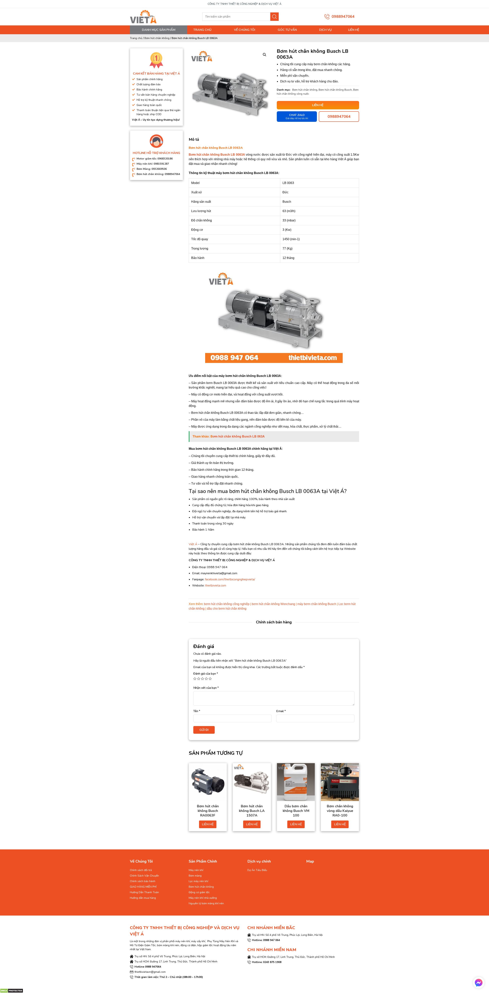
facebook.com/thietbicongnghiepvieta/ (230, 579)
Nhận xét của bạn (206, 688)
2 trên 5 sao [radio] (198, 678)
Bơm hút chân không (156, 38)
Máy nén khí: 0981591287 (153, 164)
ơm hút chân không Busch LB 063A (239, 436)
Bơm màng (195, 876)
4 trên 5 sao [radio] (206, 678)
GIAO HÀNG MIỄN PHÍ (143, 887)
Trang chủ (202, 30)
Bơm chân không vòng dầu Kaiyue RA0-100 (340, 811)
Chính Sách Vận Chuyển (144, 876)
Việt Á (193, 544)
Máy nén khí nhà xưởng (203, 898)
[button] (264, 54)
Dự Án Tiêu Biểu (257, 870)
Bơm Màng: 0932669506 (152, 169)
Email (281, 711)
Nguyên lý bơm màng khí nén (206, 903)
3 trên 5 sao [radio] (202, 678)
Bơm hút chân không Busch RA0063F (208, 811)
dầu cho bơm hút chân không (226, 608)
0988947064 (343, 16)
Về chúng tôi (244, 30)
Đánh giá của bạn (205, 674)
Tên (196, 711)
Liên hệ (353, 30)
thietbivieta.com (215, 585)
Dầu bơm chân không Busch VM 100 (296, 811)
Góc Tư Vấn (287, 30)
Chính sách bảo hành (142, 881)
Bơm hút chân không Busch (335, 90)
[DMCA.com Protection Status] (11, 990)
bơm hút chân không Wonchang (273, 604)
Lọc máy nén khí (198, 881)
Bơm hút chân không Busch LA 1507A (252, 811)
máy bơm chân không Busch (316, 604)
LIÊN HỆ (208, 824)
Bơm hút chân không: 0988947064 (158, 174)
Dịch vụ (325, 30)
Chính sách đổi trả (141, 870)
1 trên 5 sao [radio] (194, 678)
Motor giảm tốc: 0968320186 (155, 158)
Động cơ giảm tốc (199, 892)
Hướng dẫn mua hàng (143, 898)
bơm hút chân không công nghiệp (226, 604)
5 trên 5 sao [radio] (210, 678)
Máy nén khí (196, 870)
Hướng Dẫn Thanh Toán (144, 892)
